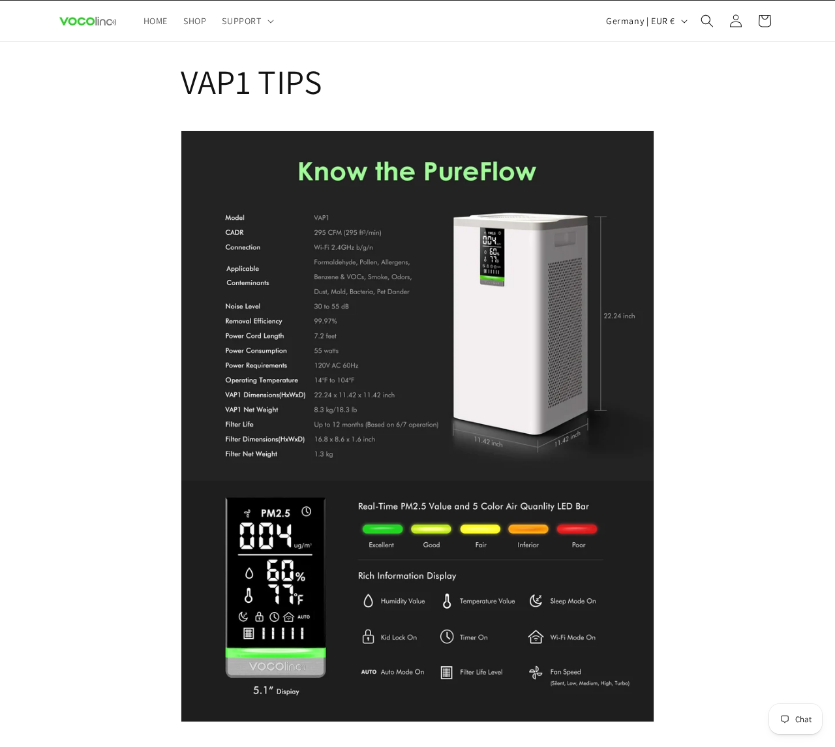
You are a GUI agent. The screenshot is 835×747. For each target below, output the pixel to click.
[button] (246, 21)
